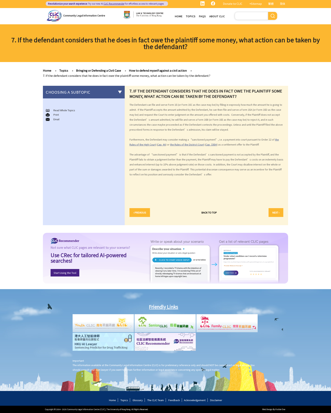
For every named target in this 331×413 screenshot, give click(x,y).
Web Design (267, 409)
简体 (282, 4)
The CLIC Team (155, 400)
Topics (191, 16)
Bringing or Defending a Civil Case (98, 70)
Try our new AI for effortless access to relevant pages (106, 3)
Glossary (138, 400)
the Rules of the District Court (187, 144)
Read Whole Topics (64, 110)
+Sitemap (255, 4)
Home (179, 16)
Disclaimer (216, 400)
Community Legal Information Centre (84, 15)
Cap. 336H (211, 144)
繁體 (271, 4)
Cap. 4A (161, 144)
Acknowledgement (195, 400)
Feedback (174, 400)
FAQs (202, 16)
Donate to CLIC (232, 4)
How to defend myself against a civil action (158, 70)
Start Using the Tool (65, 273)
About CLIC (217, 16)
